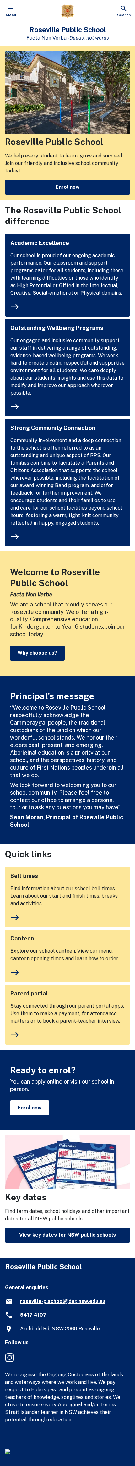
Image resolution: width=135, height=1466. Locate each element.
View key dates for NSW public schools (67, 1235)
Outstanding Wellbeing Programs (56, 328)
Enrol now (68, 187)
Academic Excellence (39, 243)
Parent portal (29, 993)
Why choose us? (37, 653)
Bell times (24, 876)
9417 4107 (33, 1315)
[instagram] (10, 1361)
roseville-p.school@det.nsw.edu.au (62, 1301)
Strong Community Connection (52, 428)
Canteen (22, 938)
